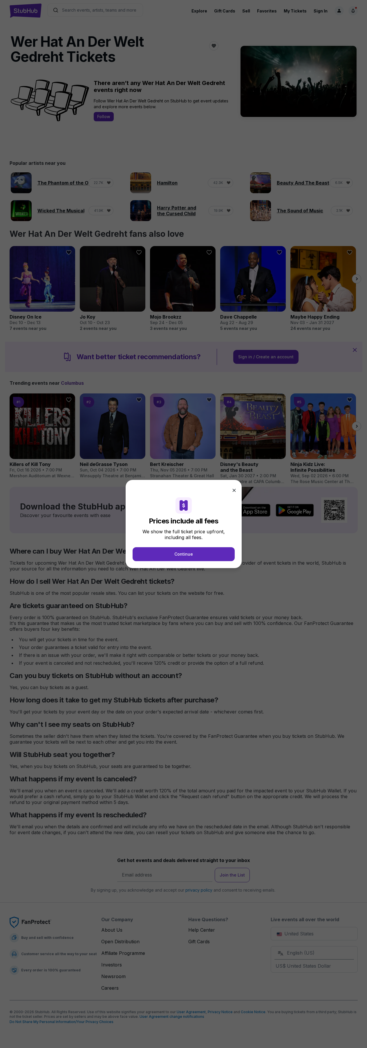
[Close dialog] (234, 490)
